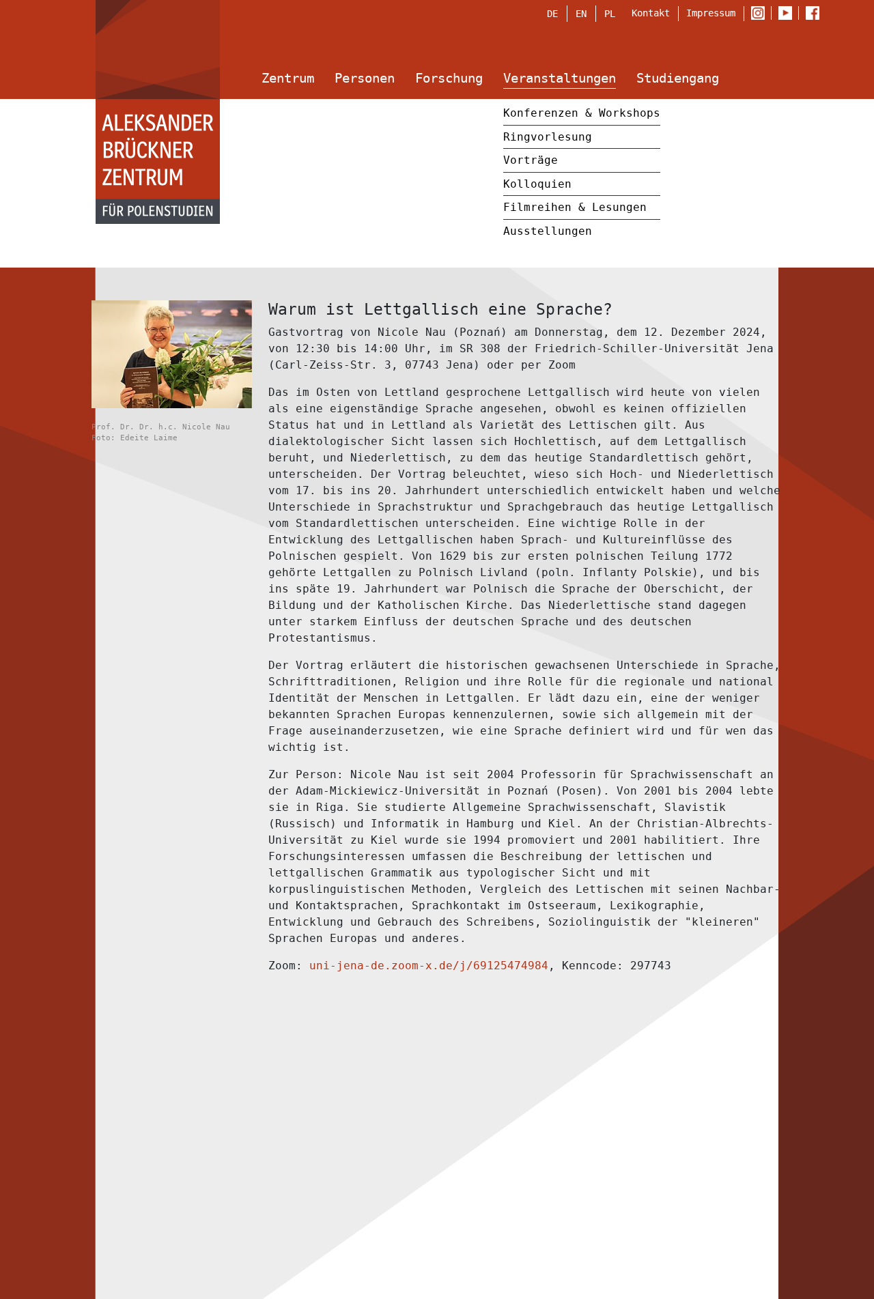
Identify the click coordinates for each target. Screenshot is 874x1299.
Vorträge (530, 160)
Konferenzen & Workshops (581, 112)
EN (581, 13)
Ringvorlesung (547, 136)
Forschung (449, 78)
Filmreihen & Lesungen (575, 207)
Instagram (761, 13)
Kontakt (651, 13)
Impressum (710, 13)
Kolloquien (537, 183)
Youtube (788, 13)
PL (609, 13)
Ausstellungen (547, 231)
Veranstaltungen (559, 78)
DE (552, 13)
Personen (365, 78)
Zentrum (288, 78)
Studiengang (677, 78)
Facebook (816, 13)
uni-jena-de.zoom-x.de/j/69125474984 (428, 965)
